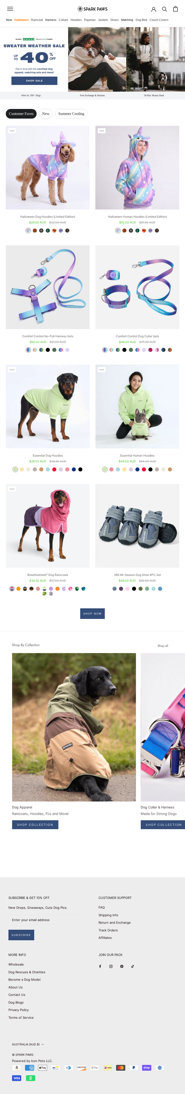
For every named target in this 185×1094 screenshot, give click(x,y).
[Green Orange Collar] (170, 350)
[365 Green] (147, 589)
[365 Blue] (160, 589)
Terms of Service (21, 1017)
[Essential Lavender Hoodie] (61, 469)
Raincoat (37, 20)
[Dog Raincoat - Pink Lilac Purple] (12, 589)
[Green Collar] (131, 350)
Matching (127, 20)
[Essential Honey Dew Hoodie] (15, 469)
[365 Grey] (114, 589)
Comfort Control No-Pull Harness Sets (47, 336)
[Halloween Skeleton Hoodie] (41, 231)
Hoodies (76, 20)
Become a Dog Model (24, 979)
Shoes (114, 20)
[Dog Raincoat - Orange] (57, 589)
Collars (63, 20)
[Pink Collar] (157, 350)
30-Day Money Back (154, 95)
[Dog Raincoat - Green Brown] (31, 589)
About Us (15, 987)
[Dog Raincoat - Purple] (51, 589)
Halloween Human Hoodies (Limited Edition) (137, 216)
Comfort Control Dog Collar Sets (137, 336)
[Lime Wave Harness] (41, 350)
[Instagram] (110, 966)
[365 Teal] (154, 589)
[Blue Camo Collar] (163, 350)
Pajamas (90, 20)
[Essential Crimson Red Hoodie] (54, 469)
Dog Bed (141, 20)
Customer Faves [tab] (21, 114)
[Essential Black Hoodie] (80, 469)
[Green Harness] (54, 350)
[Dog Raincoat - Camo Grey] (51, 594)
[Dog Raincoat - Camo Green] (77, 589)
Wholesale (16, 964)
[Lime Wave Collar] (118, 350)
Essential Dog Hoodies (48, 455)
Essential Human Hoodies (137, 455)
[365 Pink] (128, 589)
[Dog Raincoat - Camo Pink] (70, 589)
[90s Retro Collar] (105, 350)
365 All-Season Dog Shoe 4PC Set (137, 575)
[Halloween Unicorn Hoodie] (28, 231)
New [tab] (46, 114)
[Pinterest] (121, 966)
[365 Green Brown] (141, 589)
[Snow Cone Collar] (137, 350)
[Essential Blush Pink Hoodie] (67, 469)
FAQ (102, 907)
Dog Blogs (16, 1002)
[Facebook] (100, 966)
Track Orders (108, 930)
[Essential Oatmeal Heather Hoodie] (28, 469)
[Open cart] (175, 9)
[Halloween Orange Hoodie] (54, 231)
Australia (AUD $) (26, 1044)
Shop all (163, 645)
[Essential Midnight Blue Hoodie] (74, 469)
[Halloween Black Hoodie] (67, 231)
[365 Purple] (121, 589)
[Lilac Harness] (67, 350)
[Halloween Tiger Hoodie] (35, 231)
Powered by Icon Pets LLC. (32, 1061)
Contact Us (16, 995)
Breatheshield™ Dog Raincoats (47, 575)
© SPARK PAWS (22, 1054)
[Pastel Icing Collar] (111, 350)
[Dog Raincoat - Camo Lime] (44, 594)
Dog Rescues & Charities (26, 972)
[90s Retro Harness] (28, 350)
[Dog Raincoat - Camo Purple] (64, 589)
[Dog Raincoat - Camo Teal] (83, 589)
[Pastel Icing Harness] (35, 350)
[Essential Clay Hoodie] (35, 469)
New (9, 20)
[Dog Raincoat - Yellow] (18, 589)
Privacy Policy (18, 1010)
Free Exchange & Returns (92, 95)
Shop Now (92, 613)
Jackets (103, 20)
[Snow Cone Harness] (61, 350)
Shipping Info (108, 915)
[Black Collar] (124, 350)
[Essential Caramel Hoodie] (41, 469)
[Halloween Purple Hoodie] (61, 231)
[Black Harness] (48, 350)
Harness (50, 20)
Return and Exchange (115, 922)
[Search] (164, 8)
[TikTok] (132, 966)
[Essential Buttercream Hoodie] (22, 469)
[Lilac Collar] (144, 350)
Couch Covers (159, 20)
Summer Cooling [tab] (71, 114)
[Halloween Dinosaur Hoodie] (48, 231)
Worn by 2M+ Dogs (31, 95)
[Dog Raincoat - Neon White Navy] (44, 589)
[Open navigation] (10, 9)
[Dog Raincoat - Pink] (38, 589)
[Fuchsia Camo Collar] (150, 350)
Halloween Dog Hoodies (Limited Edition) (47, 216)
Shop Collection (35, 825)
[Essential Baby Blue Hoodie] (48, 469)
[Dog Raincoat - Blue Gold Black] (25, 589)
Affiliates (105, 938)
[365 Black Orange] (134, 589)
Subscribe (21, 935)
